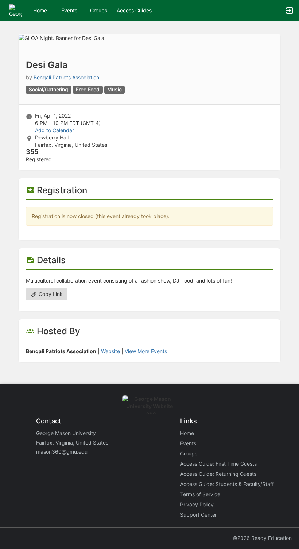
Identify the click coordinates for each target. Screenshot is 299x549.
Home (187, 433)
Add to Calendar (54, 130)
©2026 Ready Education (262, 538)
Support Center (198, 515)
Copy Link (50, 294)
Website (110, 351)
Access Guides (134, 10)
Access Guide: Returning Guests (218, 474)
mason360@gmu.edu (62, 452)
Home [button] (40, 10)
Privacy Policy (197, 504)
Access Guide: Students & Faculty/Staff (227, 484)
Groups (98, 10)
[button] (15, 10)
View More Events (146, 351)
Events (69, 10)
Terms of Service (200, 494)
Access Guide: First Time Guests (218, 464)
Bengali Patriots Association (66, 77)
